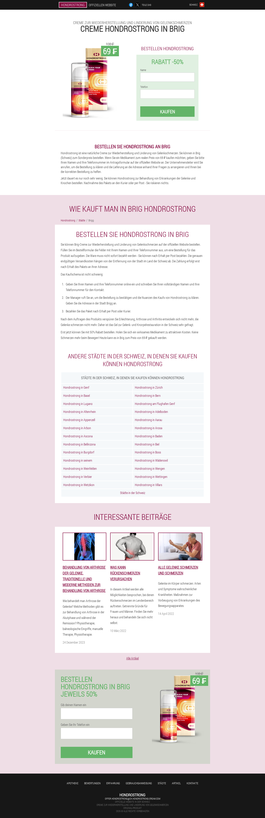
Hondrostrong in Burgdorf (78, 452)
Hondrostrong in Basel (76, 395)
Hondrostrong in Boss (148, 452)
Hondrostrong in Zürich (149, 387)
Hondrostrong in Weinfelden (80, 468)
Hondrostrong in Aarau (148, 420)
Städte (162, 783)
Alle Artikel (132, 658)
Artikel (176, 783)
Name (143, 70)
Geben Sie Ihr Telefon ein (75, 724)
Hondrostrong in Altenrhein (79, 412)
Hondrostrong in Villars (148, 485)
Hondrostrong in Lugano (78, 404)
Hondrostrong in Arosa (148, 428)
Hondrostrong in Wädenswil (151, 460)
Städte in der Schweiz (132, 493)
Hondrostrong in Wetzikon (78, 485)
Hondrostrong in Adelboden (151, 412)
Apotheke (72, 783)
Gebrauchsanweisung (139, 783)
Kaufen (167, 111)
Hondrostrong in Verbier (77, 477)
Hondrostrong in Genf (76, 387)
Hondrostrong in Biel (147, 444)
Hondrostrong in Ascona (78, 436)
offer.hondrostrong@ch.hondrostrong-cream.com (132, 798)
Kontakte (192, 783)
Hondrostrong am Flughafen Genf (155, 404)
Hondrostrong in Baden (149, 436)
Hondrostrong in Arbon (77, 428)
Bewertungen (92, 783)
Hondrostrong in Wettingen (151, 477)
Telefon (144, 87)
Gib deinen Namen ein (73, 704)
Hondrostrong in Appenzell (79, 420)
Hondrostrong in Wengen (150, 468)
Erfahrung (113, 783)
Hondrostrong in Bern (148, 395)
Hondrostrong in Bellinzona (79, 444)
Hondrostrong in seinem (77, 460)
